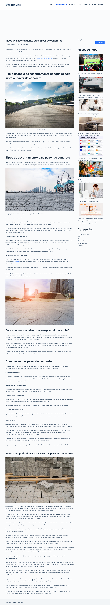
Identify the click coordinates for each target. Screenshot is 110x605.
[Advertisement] (55, 22)
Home (51, 5)
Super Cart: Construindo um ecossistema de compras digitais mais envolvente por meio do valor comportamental (90, 221)
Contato (100, 5)
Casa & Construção (61, 5)
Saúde (94, 5)
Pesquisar (81, 40)
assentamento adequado (44, 58)
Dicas (80, 5)
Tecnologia (73, 5)
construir (16, 261)
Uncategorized (82, 243)
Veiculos (87, 5)
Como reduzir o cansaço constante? (89, 201)
